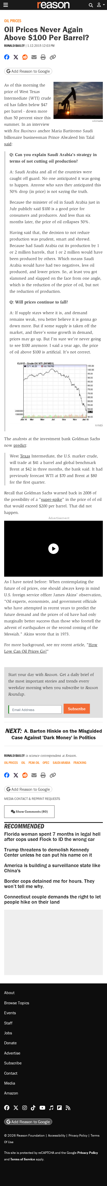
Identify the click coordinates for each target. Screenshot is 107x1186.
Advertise (12, 1053)
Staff (8, 1022)
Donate (10, 1042)
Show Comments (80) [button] (31, 811)
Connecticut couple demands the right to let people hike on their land (52, 899)
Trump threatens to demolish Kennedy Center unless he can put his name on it (48, 852)
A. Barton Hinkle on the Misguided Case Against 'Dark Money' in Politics (53, 734)
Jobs (8, 1032)
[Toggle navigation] (5, 5)
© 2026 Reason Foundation (24, 1135)
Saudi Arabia (61, 762)
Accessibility (56, 1135)
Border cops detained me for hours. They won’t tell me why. (49, 883)
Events (10, 1012)
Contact (10, 1073)
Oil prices (12, 20)
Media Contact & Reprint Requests (32, 799)
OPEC (46, 762)
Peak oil (34, 762)
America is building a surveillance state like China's (52, 868)
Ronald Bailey (14, 45)
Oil (23, 762)
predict (20, 445)
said (7, 143)
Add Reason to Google (30, 71)
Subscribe (76, 708)
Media (9, 1083)
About (9, 992)
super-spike (51, 499)
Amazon (11, 1093)
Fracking (79, 762)
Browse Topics (16, 1002)
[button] (101, 5)
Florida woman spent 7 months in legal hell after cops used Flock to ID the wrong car (52, 836)
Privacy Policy (78, 1135)
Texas (25, 456)
